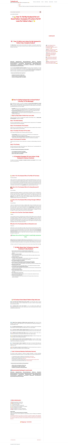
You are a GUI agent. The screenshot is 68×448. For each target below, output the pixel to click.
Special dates (51, 1)
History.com (24, 358)
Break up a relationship (36, 1)
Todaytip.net (14, 1)
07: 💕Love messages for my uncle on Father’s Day (18, 408)
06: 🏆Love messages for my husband (16, 407)
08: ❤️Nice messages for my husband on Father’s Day (18, 409)
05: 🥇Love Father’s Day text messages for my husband (18, 406)
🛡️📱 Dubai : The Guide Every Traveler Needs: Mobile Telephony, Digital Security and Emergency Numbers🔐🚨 (52, 62)
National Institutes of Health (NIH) (30, 357)
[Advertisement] (25, 54)
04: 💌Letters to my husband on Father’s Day (17, 405)
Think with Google (29, 360)
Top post (55, 1)
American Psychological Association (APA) (32, 359)
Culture (42, 1)
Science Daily (32, 356)
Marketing (46, 1)
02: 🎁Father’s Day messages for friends (16, 403)
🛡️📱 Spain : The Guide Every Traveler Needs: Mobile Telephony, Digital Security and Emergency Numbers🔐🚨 (52, 50)
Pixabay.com (35, 413)
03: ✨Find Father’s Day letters (15, 404)
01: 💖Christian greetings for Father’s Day (16, 402)
